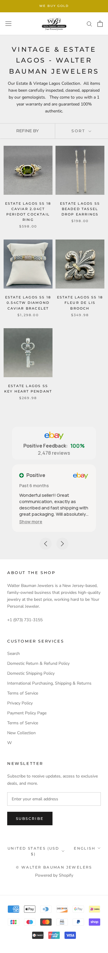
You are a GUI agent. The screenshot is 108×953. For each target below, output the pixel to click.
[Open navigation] (8, 23)
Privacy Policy (20, 703)
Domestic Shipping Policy (31, 673)
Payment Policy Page (26, 713)
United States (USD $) (33, 851)
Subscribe (30, 818)
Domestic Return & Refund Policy (38, 663)
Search (13, 653)
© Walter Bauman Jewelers (54, 867)
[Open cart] (100, 24)
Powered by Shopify (54, 875)
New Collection (21, 733)
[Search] (89, 23)
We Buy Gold (54, 6)
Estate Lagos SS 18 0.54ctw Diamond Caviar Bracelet (28, 302)
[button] (30, 521)
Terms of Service (22, 693)
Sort (79, 130)
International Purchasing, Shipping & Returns (49, 683)
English (84, 848)
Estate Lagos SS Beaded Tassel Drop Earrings (80, 208)
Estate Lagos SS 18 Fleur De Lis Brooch (80, 302)
